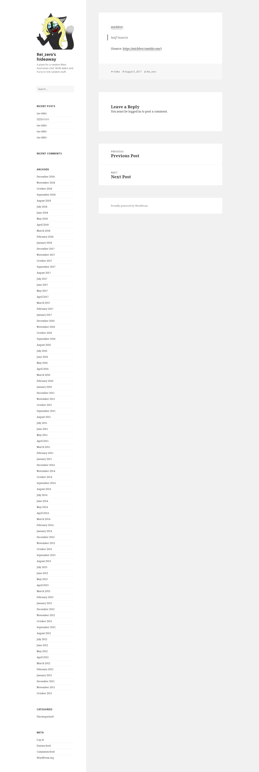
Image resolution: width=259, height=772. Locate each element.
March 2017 (43, 302)
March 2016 (43, 375)
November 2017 (46, 254)
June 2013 (42, 573)
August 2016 (44, 344)
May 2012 (42, 651)
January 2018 (44, 242)
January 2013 (44, 603)
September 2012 (46, 627)
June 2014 (42, 501)
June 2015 (42, 429)
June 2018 (42, 212)
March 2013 (43, 591)
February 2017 (45, 308)
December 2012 (46, 609)
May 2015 (42, 435)
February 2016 (45, 381)
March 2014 (43, 519)
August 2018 (44, 200)
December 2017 (46, 248)
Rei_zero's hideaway (46, 57)
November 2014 (46, 471)
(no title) (41, 113)
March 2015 (43, 447)
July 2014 (42, 495)
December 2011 (46, 681)
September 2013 (46, 555)
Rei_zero (151, 71)
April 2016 (43, 369)
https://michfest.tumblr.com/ (142, 49)
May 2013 (42, 579)
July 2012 (42, 639)
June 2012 (42, 645)
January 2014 (44, 531)
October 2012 (44, 621)
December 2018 (46, 176)
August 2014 (44, 489)
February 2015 (45, 453)
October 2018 (44, 188)
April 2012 (43, 657)
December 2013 (46, 537)
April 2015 (43, 441)
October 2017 (44, 260)
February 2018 (45, 236)
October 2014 (44, 477)
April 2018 (43, 224)
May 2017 (42, 290)
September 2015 (46, 411)
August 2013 (44, 561)
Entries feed (44, 745)
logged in (134, 111)
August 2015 (44, 417)
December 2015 (46, 393)
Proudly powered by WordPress (129, 205)
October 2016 (44, 332)
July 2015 (42, 423)
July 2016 (42, 351)
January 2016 (44, 387)
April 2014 (43, 513)
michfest (117, 27)
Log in (40, 739)
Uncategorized (45, 716)
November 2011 (46, 687)
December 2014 (46, 465)
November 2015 (46, 399)
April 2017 (43, 296)
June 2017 (42, 284)
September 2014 (46, 483)
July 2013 (42, 567)
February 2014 (45, 525)
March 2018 (43, 230)
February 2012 (45, 669)
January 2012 (44, 675)
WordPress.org (45, 757)
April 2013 (43, 585)
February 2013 (45, 597)
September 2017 (46, 266)
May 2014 (42, 507)
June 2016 (42, 357)
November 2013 (46, 543)
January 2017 (44, 314)
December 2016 (46, 320)
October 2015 (44, 405)
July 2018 (42, 206)
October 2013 (44, 549)
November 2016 (46, 326)
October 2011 (44, 693)
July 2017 (42, 278)
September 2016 (46, 338)
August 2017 (44, 272)
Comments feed (46, 751)
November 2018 (46, 182)
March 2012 (43, 663)
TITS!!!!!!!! (43, 119)
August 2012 (44, 633)
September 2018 (46, 194)
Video (117, 71)
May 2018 (42, 218)
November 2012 (46, 615)
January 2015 (44, 459)
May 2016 (42, 363)
